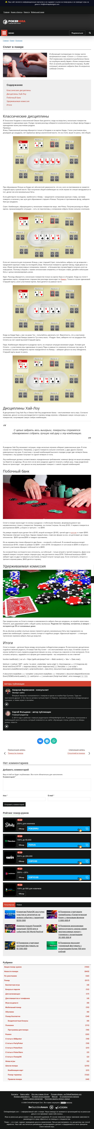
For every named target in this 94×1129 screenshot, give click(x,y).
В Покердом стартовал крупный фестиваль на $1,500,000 (28, 946)
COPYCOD (33, 877)
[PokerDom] (10, 841)
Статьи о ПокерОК (47, 1057)
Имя (5, 795)
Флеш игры (47, 1061)
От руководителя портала (69, 1096)
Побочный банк (14, 97)
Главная (7, 12)
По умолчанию (46, 976)
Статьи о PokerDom (47, 1048)
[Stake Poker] (10, 825)
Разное (47, 1034)
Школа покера (47, 1066)
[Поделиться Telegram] (47, 741)
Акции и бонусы (16, 12)
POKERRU (34, 828)
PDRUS (32, 844)
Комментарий (9, 777)
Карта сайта (24, 1094)
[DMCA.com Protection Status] (66, 1102)
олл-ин (73, 532)
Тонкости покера (16, 751)
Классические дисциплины (19, 90)
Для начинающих (47, 994)
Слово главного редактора (33, 1099)
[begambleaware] (38, 1107)
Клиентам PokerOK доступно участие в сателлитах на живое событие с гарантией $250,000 (30, 916)
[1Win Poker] (10, 857)
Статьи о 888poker (47, 1039)
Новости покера (46, 971)
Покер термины (48, 1075)
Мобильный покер (37, 12)
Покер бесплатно (47, 1016)
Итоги (9, 105)
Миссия (55, 1096)
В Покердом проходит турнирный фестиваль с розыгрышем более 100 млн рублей (72, 947)
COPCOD (33, 861)
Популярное (9, 905)
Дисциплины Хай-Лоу (16, 94)
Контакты (14, 1094)
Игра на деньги (47, 1003)
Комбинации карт (48, 1070)
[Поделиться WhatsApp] (54, 741)
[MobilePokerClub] (10, 890)
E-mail (51, 795)
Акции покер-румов (46, 967)
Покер (46, 980)
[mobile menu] (4, 33)
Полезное (47, 1025)
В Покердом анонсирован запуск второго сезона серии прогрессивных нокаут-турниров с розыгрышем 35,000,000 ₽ (72, 932)
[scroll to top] (89, 1114)
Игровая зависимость (22, 1096)
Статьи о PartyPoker (47, 1043)
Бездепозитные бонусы (48, 1021)
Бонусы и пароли (47, 989)
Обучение (47, 1012)
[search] (90, 33)
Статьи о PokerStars (47, 1052)
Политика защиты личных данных (57, 1099)
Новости (27, 12)
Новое (19, 905)
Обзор (21, 828)
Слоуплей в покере (76, 751)
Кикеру (63, 279)
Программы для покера (48, 1030)
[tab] (9, 904)
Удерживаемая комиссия (18, 101)
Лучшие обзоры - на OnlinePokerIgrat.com (66, 1094)
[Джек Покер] (10, 873)
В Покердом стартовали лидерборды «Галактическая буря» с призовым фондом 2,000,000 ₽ (72, 916)
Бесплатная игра (47, 985)
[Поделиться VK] (40, 741)
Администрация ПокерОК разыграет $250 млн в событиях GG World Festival (30, 929)
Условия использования (41, 1096)
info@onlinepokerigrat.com (50, 4)
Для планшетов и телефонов (47, 998)
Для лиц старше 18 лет (40, 1094)
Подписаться (77, 33)
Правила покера (48, 1079)
